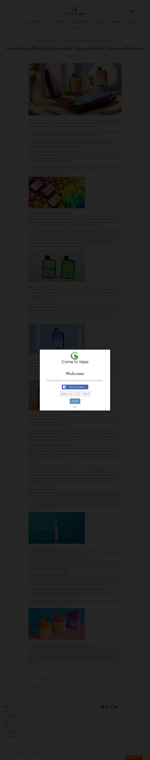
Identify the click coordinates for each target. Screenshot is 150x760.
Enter (75, 401)
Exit (75, 407)
